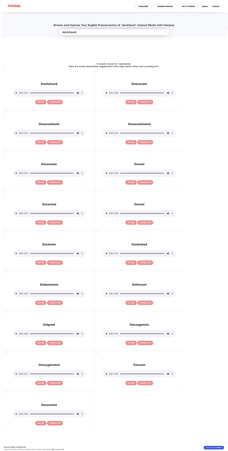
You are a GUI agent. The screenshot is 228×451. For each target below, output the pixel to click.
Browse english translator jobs (15, 447)
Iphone (205, 6)
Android (215, 6)
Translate (55, 102)
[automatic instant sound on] (217, 15)
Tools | (34, 449)
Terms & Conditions (10, 449)
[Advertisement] (114, 48)
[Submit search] (165, 32)
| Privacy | (21, 449)
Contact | (28, 449)
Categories (143, 6)
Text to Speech (188, 6)
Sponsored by (214, 447)
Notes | (39, 449)
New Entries (46, 449)
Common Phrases (165, 6)
